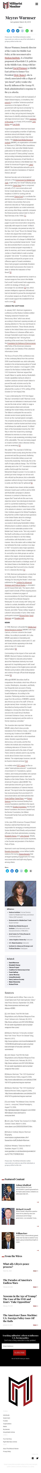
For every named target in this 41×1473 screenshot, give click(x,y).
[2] (10, 272)
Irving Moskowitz (14, 977)
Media (5, 1426)
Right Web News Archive (10, 1442)
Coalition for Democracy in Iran (19, 970)
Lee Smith (16, 124)
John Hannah (24, 836)
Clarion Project (14, 967)
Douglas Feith (19, 618)
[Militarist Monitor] (13, 5)
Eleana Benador (24, 854)
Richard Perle (24, 615)
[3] (25, 288)
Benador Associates (12, 851)
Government (6, 1418)
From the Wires (7, 1439)
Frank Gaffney (9, 798)
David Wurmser (20, 68)
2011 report (21, 765)
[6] (32, 483)
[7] (24, 570)
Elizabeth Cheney (11, 836)
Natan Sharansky (14, 982)
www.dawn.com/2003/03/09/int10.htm (18, 1127)
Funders (5, 1421)
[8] (16, 649)
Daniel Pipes (19, 798)
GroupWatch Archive (9, 1432)
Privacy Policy (7, 1451)
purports (8, 102)
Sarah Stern (17, 185)
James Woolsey (14, 975)
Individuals (6, 1415)
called (31, 165)
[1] (25, 216)
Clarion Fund (18, 196)
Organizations (7, 1423)
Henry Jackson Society (16, 979)
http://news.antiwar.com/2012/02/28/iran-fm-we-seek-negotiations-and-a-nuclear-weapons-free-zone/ (19, 1024)
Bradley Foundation (19, 807)
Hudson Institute (12, 57)
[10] (26, 761)
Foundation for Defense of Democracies (21, 343)
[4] (14, 301)
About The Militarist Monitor (11, 1448)
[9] (11, 675)
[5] (19, 445)
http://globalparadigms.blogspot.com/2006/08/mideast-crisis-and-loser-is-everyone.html (20, 1112)
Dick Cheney (19, 75)
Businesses (6, 1429)
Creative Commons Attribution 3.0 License (22, 1466)
